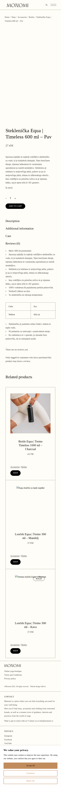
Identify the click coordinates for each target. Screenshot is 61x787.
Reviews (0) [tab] (13, 243)
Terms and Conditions (13, 675)
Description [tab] (13, 221)
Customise (30, 773)
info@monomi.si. (46, 721)
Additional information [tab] (20, 228)
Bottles (24, 467)
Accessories (15, 467)
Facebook (8, 740)
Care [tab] (8, 236)
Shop (15, 473)
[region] (30, 766)
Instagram (8, 736)
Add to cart (15, 206)
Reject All (30, 781)
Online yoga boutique (13, 671)
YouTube (8, 743)
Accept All (30, 766)
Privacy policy (10, 679)
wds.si (43, 686)
